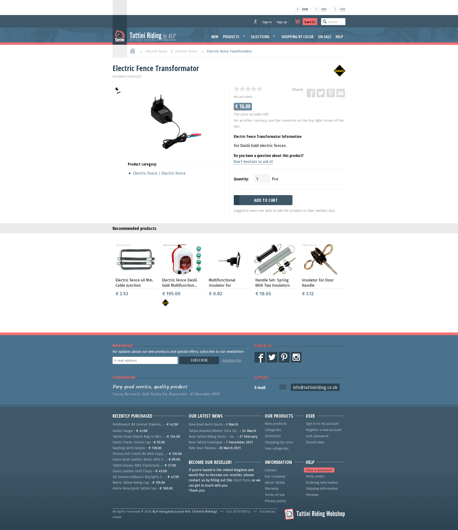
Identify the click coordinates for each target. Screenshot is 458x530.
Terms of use (275, 495)
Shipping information (322, 489)
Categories (273, 430)
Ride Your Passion (202, 448)
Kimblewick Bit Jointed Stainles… (138, 424)
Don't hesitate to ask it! (253, 161)
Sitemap (312, 495)
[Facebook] (311, 93)
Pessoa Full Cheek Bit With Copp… (139, 454)
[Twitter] (321, 93)
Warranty (272, 489)
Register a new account (324, 430)
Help (339, 36)
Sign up (282, 22)
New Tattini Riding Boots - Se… (212, 437)
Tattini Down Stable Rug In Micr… (138, 437)
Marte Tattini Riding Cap (131, 483)
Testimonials (124, 377)
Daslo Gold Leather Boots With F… (139, 459)
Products (231, 36)
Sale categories (277, 449)
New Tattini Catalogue (206, 442)
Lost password (317, 436)
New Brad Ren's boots (206, 424)
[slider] (248, 89)
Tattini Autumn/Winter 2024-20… (214, 431)
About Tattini (275, 483)
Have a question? (319, 470)
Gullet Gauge (123, 431)
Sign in (267, 22)
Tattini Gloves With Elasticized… (137, 465)
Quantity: (241, 179)
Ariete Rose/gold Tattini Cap (134, 488)
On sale (324, 36)
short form (241, 480)
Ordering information (322, 483)
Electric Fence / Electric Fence (159, 173)
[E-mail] (340, 93)
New (215, 36)
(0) (309, 22)
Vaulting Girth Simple (129, 448)
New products (276, 424)
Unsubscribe (231, 361)
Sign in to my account (322, 424)
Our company (275, 476)
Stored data (315, 442)
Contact (262, 377)
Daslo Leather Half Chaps (132, 471)
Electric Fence (156, 51)
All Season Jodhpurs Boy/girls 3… (138, 477)
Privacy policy (275, 501)
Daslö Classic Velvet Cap (132, 442)
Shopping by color (297, 36)
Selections (260, 36)
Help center (315, 476)
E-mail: (260, 387)
